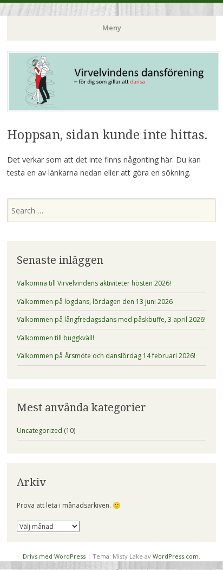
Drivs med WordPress (54, 556)
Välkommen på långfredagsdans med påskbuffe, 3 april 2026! (111, 319)
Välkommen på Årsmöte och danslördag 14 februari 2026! (106, 355)
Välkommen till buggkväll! (55, 337)
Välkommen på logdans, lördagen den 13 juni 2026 (95, 301)
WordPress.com (176, 556)
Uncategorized (39, 430)
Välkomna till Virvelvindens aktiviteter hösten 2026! (94, 283)
